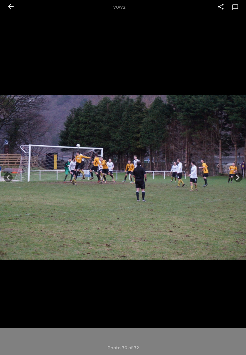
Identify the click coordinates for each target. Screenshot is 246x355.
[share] (220, 7)
